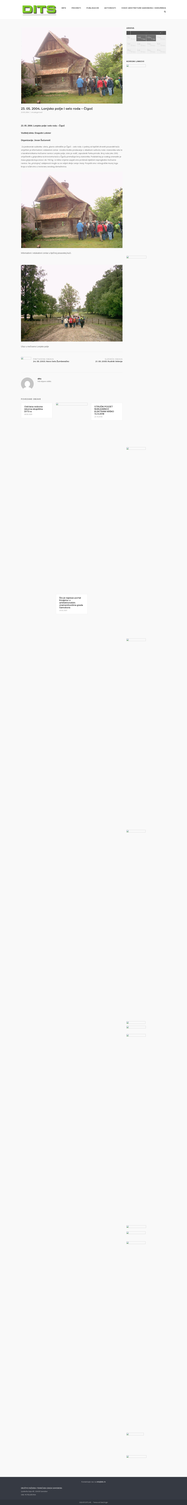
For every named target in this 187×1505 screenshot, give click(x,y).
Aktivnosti (110, 8)
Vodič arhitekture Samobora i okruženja (143, 8)
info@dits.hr (101, 1482)
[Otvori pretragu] (165, 12)
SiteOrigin (104, 1502)
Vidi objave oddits (44, 381)
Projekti (76, 8)
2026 (146, 33)
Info (63, 8)
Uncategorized (36, 112)
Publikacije (93, 8)
